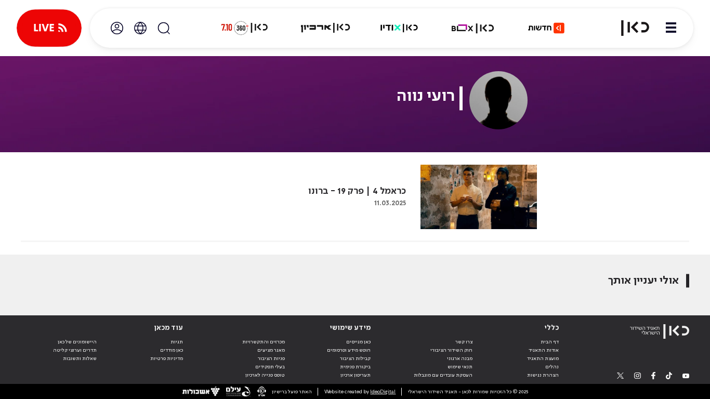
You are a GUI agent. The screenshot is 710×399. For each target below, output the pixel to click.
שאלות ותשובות (80, 358)
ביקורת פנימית (355, 366)
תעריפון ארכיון (355, 375)
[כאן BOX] (473, 28)
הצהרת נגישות (543, 375)
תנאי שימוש (460, 366)
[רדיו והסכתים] (399, 28)
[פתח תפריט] (671, 28)
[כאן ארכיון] (325, 28)
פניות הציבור (271, 358)
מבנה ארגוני (459, 358)
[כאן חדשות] (546, 28)
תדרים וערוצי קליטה (75, 350)
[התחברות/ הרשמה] (117, 28)
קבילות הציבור (355, 358)
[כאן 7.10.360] (244, 28)
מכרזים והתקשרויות (263, 341)
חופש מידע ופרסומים (349, 350)
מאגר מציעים (271, 350)
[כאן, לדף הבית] (629, 28)
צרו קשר (463, 341)
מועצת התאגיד (543, 358)
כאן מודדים (171, 350)
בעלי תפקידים (270, 366)
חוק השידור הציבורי (451, 350)
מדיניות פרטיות (166, 358)
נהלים (552, 366)
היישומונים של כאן (77, 341)
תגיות (176, 341)
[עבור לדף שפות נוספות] (140, 28)
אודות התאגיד (544, 350)
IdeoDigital (383, 391)
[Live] (49, 28)
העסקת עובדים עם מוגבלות (443, 375)
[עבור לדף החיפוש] (163, 28)
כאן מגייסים (358, 341)
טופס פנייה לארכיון (265, 375)
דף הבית (550, 341)
